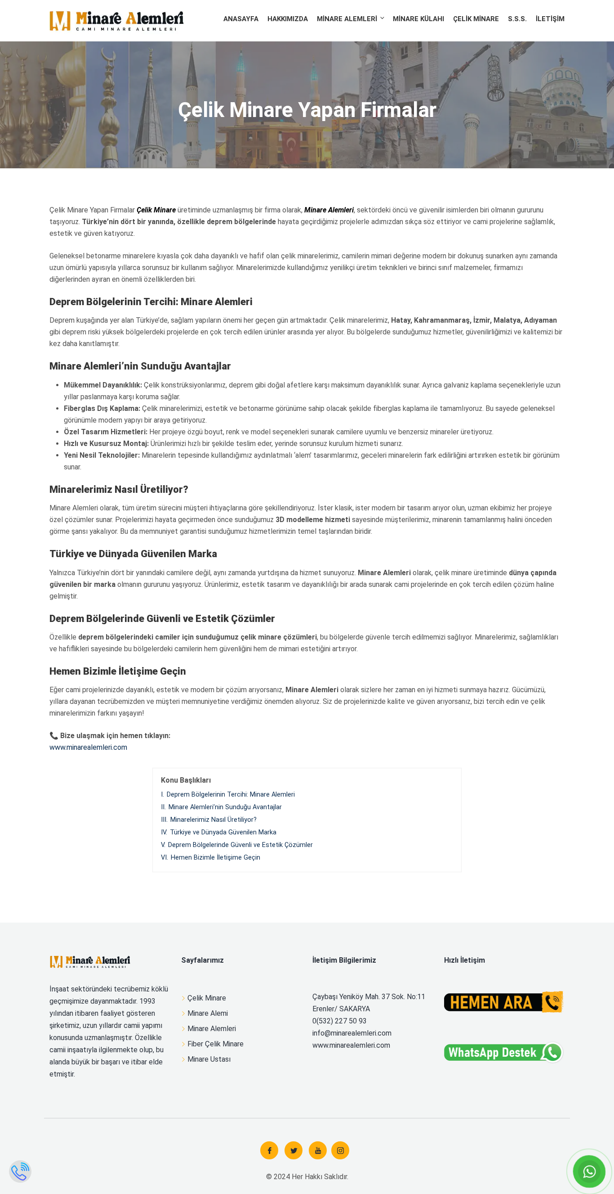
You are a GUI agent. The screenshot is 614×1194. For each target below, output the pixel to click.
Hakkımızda (287, 19)
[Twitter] (294, 1150)
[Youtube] (318, 1150)
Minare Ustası (209, 1059)
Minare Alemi (207, 1013)
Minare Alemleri (347, 19)
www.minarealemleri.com (88, 747)
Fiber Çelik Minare (215, 1044)
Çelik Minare (476, 19)
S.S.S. (517, 19)
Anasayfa (240, 19)
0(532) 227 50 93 (339, 1021)
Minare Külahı (418, 19)
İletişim (550, 19)
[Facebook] (269, 1150)
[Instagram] (340, 1150)
